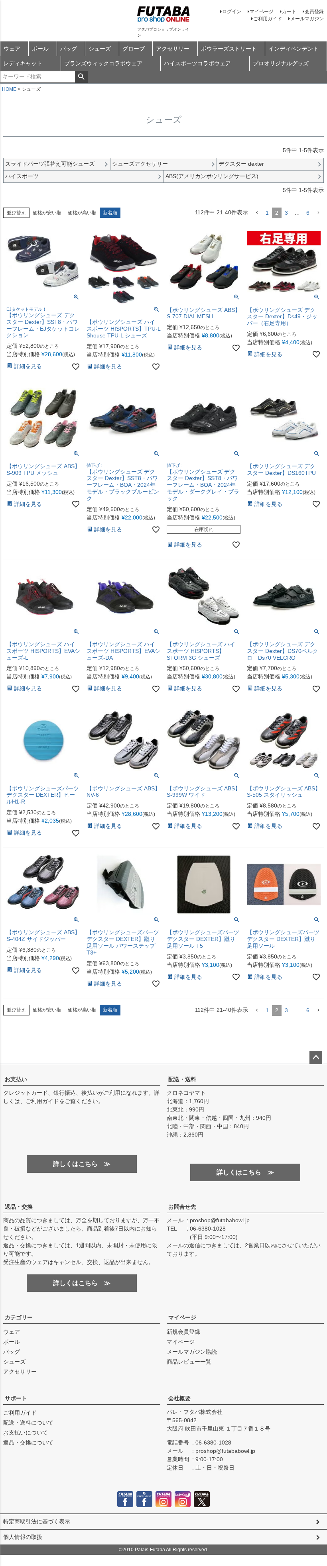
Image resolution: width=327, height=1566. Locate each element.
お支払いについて (25, 1432)
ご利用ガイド (267, 19)
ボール (40, 48)
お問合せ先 (182, 1206)
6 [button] (307, 213)
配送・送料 (182, 1079)
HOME (9, 89)
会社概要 (179, 1398)
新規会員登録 (183, 1332)
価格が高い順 (82, 213)
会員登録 (314, 11)
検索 (81, 76)
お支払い (16, 1079)
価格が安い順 (47, 213)
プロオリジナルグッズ (281, 63)
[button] (256, 213)
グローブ (133, 48)
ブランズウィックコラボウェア (103, 63)
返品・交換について (28, 1442)
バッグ (68, 48)
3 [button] (286, 213)
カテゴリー (19, 1317)
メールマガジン (307, 19)
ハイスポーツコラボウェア (197, 63)
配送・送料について (28, 1422)
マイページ (262, 11)
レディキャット (22, 63)
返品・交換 (19, 1206)
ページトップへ (315, 1057)
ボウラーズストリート (229, 48)
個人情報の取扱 (22, 1537)
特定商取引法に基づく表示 (36, 1521)
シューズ (100, 48)
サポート (16, 1398)
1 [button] (267, 213)
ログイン (231, 11)
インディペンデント (293, 48)
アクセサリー (172, 48)
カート (289, 11)
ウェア (12, 48)
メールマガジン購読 (192, 1351)
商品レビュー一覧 (189, 1361)
